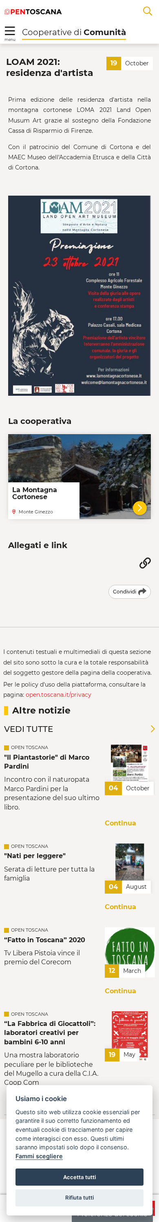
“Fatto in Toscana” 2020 (44, 940)
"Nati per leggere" (35, 856)
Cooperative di (74, 32)
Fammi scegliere (39, 1156)
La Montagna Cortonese (34, 493)
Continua (120, 823)
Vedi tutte (28, 729)
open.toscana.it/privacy (58, 694)
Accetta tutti (79, 1177)
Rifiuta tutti (79, 1197)
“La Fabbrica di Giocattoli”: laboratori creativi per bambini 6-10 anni (49, 1033)
